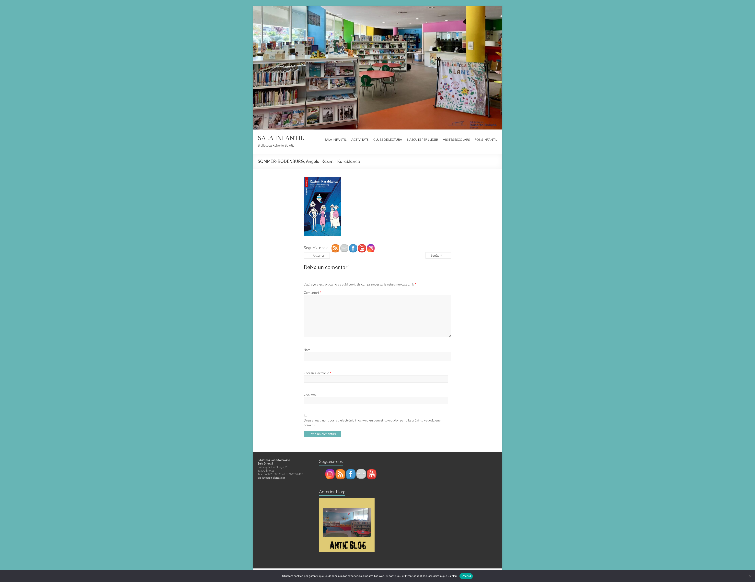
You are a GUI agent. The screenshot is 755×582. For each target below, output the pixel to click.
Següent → (438, 255)
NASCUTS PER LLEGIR (422, 139)
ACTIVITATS (359, 139)
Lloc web (310, 394)
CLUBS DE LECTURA (387, 139)
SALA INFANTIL (281, 138)
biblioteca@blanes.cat (271, 477)
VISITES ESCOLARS (456, 139)
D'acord (466, 575)
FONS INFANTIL (486, 139)
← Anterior (317, 255)
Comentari (312, 293)
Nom (308, 350)
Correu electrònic (317, 373)
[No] (750, 576)
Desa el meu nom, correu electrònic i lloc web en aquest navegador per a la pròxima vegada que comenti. (372, 422)
